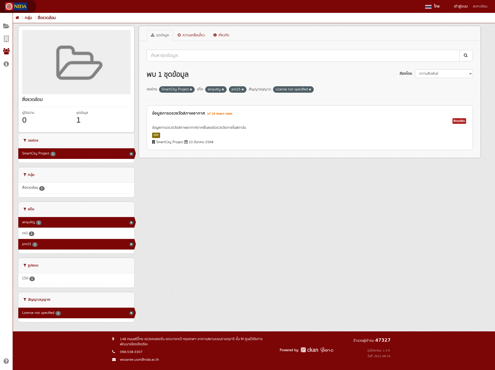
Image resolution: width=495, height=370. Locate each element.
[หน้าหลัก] (17, 18)
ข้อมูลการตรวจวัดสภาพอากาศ (178, 113)
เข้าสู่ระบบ (461, 6)
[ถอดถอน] (191, 90)
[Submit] (466, 55)
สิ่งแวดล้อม (47, 18)
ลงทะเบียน (480, 6)
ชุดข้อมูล (162, 35)
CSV (156, 135)
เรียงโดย (406, 73)
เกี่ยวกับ (223, 35)
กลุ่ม (28, 18)
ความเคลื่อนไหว (193, 35)
